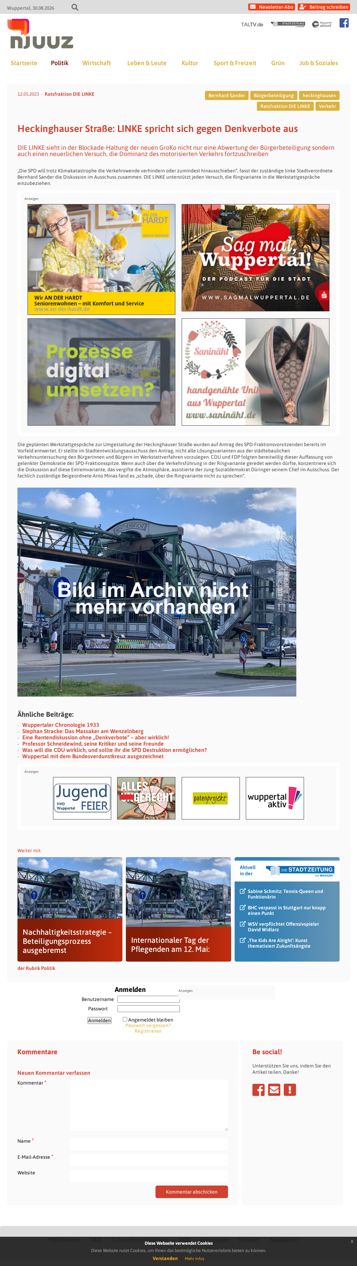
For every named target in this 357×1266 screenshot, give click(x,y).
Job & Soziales (318, 63)
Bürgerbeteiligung (274, 95)
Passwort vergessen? (148, 1025)
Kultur (190, 63)
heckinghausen (319, 95)
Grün (278, 63)
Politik (59, 63)
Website (26, 1172)
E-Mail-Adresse (35, 1157)
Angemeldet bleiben (150, 1020)
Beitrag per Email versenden (274, 1089)
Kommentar (31, 1082)
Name (25, 1140)
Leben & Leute (147, 63)
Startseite (24, 63)
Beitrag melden (290, 1089)
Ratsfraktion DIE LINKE (69, 94)
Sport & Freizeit (235, 63)
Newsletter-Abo (276, 7)
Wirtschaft (96, 63)
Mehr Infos (194, 1258)
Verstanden (165, 1258)
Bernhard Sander (226, 95)
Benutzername (98, 999)
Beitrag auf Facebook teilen (258, 1089)
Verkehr (327, 106)
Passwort (98, 1008)
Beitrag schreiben (329, 7)
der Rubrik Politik (36, 968)
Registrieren (148, 1031)
